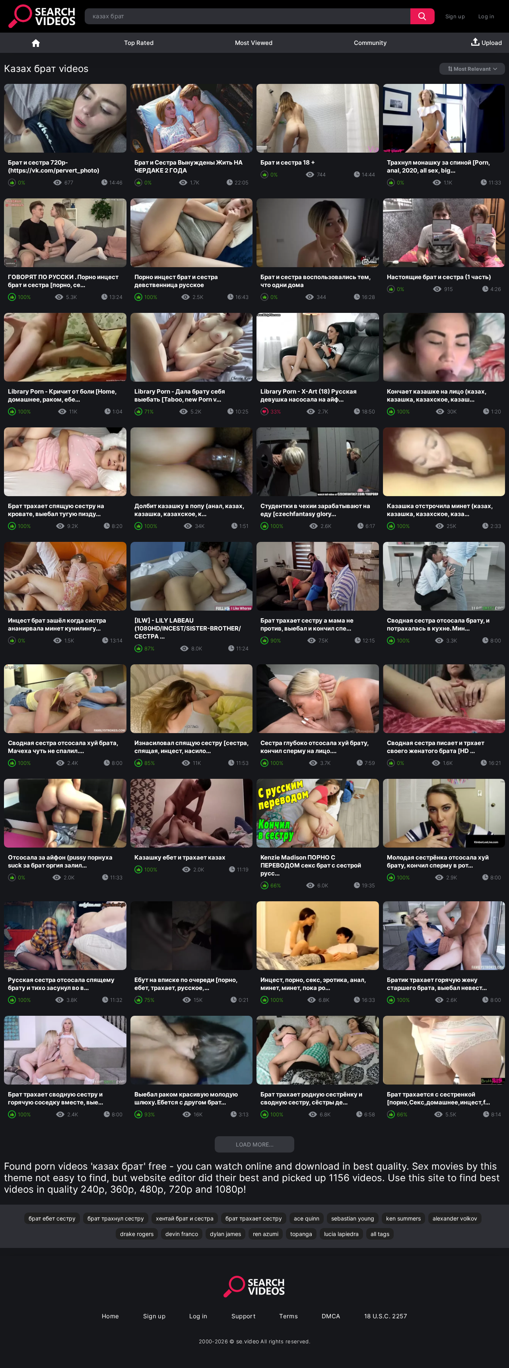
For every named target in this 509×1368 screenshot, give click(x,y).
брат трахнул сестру (115, 1218)
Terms (288, 1316)
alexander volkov (455, 1218)
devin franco (181, 1233)
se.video (247, 1341)
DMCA (331, 1316)
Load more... (255, 1144)
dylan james (225, 1233)
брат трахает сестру (253, 1218)
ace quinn (306, 1218)
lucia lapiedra (341, 1233)
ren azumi (265, 1233)
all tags (380, 1233)
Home (36, 43)
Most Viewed (253, 43)
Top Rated (138, 43)
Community (370, 43)
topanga (301, 1233)
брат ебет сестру (52, 1218)
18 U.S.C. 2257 (385, 1316)
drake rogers (136, 1233)
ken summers (403, 1218)
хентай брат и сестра (185, 1218)
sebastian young (352, 1218)
